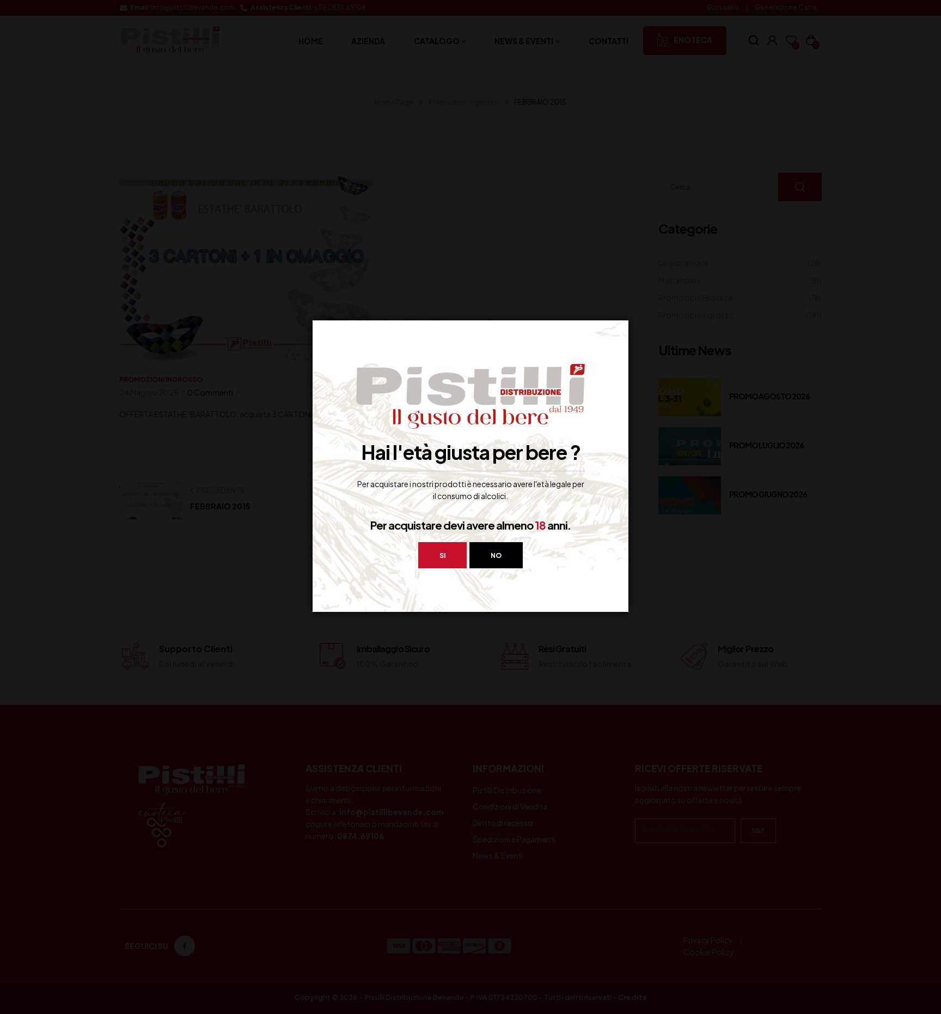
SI (442, 555)
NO (496, 555)
